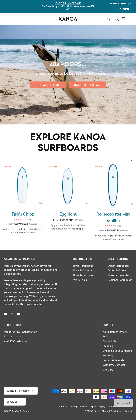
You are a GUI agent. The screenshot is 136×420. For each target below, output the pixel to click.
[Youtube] (18, 314)
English (124, 9)
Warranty (108, 355)
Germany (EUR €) (119, 3)
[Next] (131, 160)
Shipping (108, 345)
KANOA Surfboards (21, 411)
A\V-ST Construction (16, 341)
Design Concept (79, 406)
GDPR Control (92, 411)
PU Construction (13, 336)
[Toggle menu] (12, 19)
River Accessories (83, 275)
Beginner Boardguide (120, 279)
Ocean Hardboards (119, 265)
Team (111, 406)
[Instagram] (12, 314)
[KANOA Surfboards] (68, 19)
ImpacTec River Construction (20, 331)
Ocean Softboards (118, 270)
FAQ (105, 336)
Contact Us (109, 341)
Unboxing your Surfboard (117, 350)
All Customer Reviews (115, 331)
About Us (63, 406)
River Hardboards (83, 265)
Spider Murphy (98, 406)
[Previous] (124, 160)
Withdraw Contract (114, 364)
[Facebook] (5, 314)
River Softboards (82, 270)
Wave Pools (80, 279)
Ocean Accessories (118, 275)
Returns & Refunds (113, 360)
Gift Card (108, 369)
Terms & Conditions (111, 411)
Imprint (128, 411)
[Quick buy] (41, 203)
